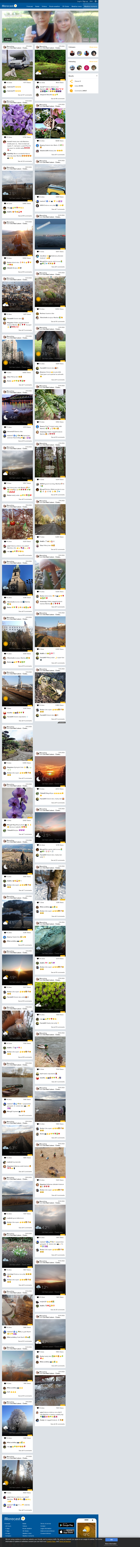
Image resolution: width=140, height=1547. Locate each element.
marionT (10, 435)
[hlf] (72, 53)
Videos (44, 6)
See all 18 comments (25, 216)
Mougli (9, 825)
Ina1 (8, 1392)
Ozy (8, 208)
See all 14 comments (25, 441)
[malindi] (79, 67)
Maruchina (10, 46)
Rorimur (43, 313)
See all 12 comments (25, 1341)
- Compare (8, 1536)
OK (111, 1540)
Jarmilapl (10, 1274)
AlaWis (9, 212)
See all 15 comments (25, 945)
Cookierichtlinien (45, 1533)
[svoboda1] (93, 67)
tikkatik (9, 268)
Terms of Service (65, 1541)
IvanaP (42, 87)
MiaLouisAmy (12, 941)
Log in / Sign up (82, 1)
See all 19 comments (58, 972)
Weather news (77, 6)
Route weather (54, 6)
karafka (9, 712)
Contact (42, 1526)
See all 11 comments (25, 330)
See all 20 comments (58, 1309)
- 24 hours (8, 1526)
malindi (9, 1162)
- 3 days (7, 1528)
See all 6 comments (25, 1171)
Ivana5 (9, 141)
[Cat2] (86, 67)
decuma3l (10, 431)
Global (85, 40)
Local (93, 40)
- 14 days (7, 1533)
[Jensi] (72, 67)
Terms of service (45, 1523)
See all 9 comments (25, 499)
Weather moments (90, 6)
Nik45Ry (10, 153)
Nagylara (10, 322)
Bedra (9, 262)
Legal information (45, 1528)
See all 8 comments (25, 1115)
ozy (8, 551)
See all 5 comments (58, 663)
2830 (42, 205)
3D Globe (65, 6)
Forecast (30, 6)
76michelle (11, 602)
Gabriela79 (11, 87)
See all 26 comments (58, 1424)
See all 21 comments (58, 860)
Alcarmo (43, 372)
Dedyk (42, 1420)
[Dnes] (86, 53)
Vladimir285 (44, 150)
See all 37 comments (25, 95)
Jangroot (43, 94)
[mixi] (79, 53)
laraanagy (43, 432)
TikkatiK (10, 830)
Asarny (9, 937)
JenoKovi (43, 256)
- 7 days (7, 1531)
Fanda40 (10, 318)
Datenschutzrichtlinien (47, 1531)
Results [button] (71, 76)
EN (91, 1)
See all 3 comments (58, 1082)
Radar (37, 6)
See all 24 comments (25, 161)
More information (110, 1543)
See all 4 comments (25, 721)
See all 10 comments (25, 272)
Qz (8, 487)
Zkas (8, 377)
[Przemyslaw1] (93, 53)
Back (8, 39)
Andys (9, 773)
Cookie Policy (51, 1541)
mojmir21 (43, 1301)
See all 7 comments (25, 385)
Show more (93, 47)
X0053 (42, 484)
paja (8, 546)
